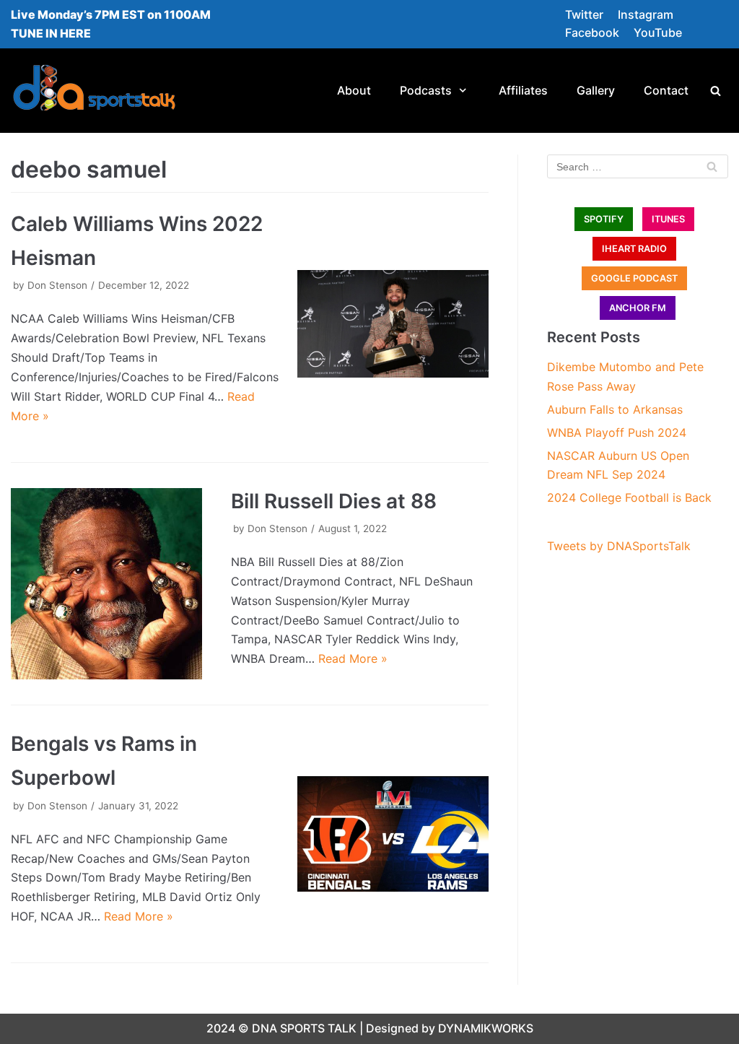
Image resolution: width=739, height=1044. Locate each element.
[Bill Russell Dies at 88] (106, 583)
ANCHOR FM (637, 308)
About (354, 90)
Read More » (353, 658)
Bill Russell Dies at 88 (334, 501)
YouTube (658, 32)
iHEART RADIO (634, 248)
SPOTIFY (604, 219)
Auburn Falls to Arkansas (615, 409)
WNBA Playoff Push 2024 (616, 432)
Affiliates (523, 90)
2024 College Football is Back (629, 497)
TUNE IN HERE (51, 33)
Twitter (584, 14)
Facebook (592, 32)
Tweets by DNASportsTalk (619, 546)
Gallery (596, 90)
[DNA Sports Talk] (94, 90)
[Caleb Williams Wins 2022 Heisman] (393, 324)
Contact (666, 90)
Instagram (645, 14)
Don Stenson (57, 285)
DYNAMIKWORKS (485, 1028)
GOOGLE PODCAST (634, 278)
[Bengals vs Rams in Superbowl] (393, 834)
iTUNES (668, 219)
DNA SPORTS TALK (304, 1028)
